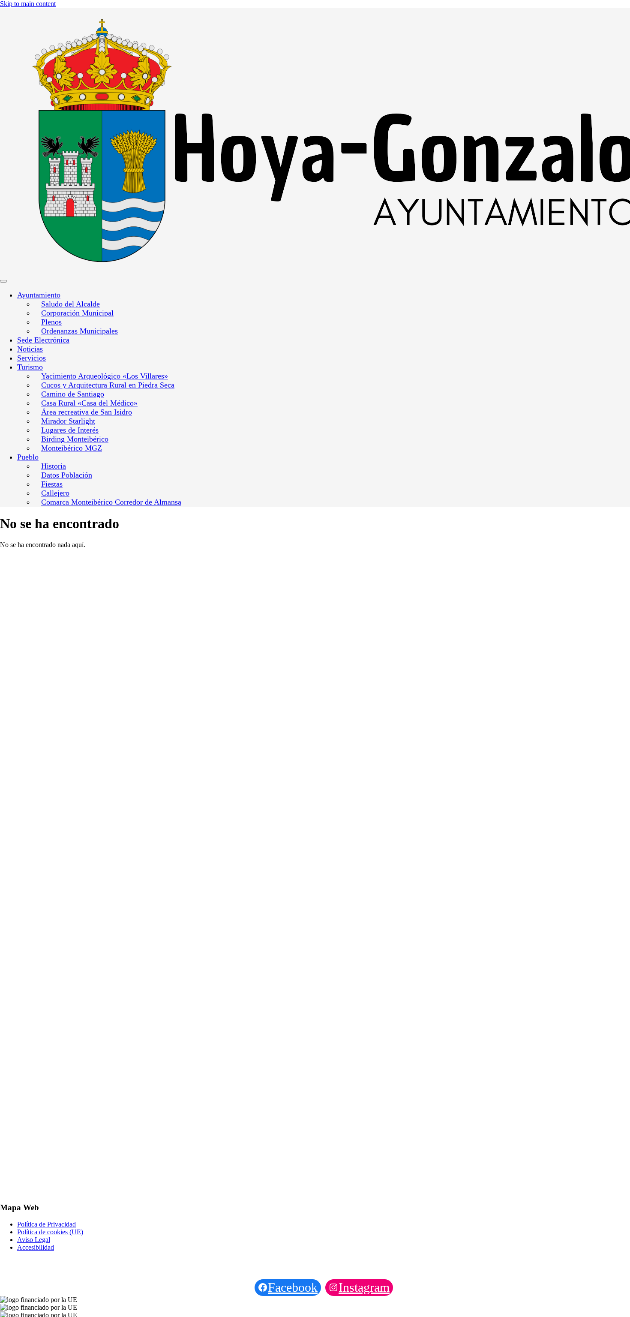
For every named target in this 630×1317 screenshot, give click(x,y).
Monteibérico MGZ (71, 448)
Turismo (30, 367)
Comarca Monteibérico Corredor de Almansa (111, 502)
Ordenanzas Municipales (79, 331)
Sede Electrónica (43, 340)
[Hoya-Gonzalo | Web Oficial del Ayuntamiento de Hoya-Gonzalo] (104, 141)
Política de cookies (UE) (50, 1232)
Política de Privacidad (46, 1224)
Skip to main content (28, 3)
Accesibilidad (35, 1247)
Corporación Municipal (77, 313)
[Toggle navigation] (3, 281)
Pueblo (28, 457)
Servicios (31, 358)
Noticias (30, 349)
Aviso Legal (33, 1239)
